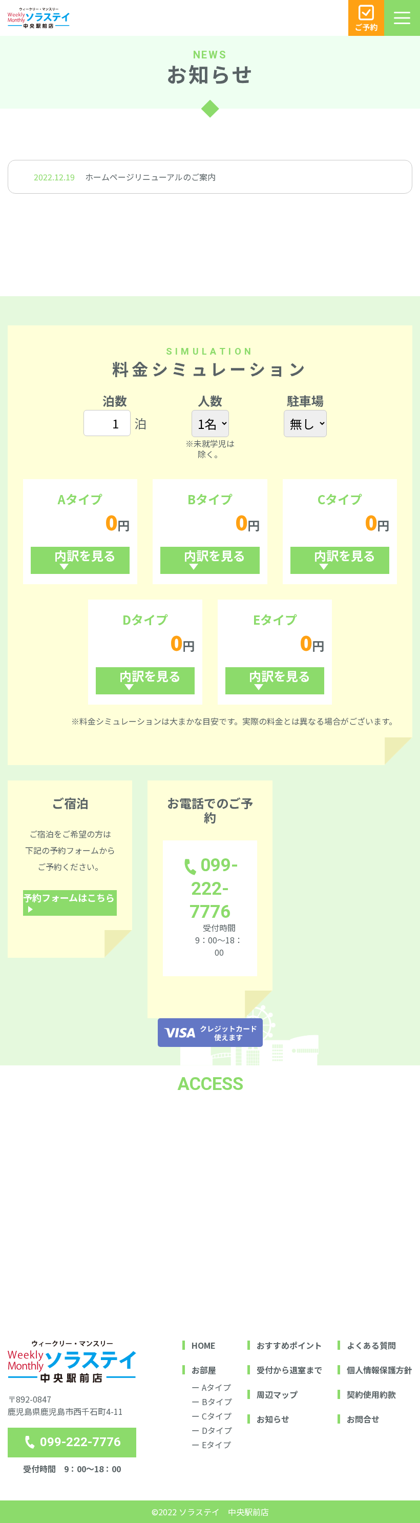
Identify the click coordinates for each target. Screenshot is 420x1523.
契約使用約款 (371, 1394)
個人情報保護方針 (379, 1369)
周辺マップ (277, 1394)
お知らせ (273, 1419)
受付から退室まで (289, 1369)
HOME (204, 1345)
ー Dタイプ (212, 1430)
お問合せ (363, 1419)
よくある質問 (371, 1345)
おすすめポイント (289, 1345)
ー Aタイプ (211, 1387)
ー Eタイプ (211, 1444)
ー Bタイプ (212, 1401)
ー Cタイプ (212, 1416)
